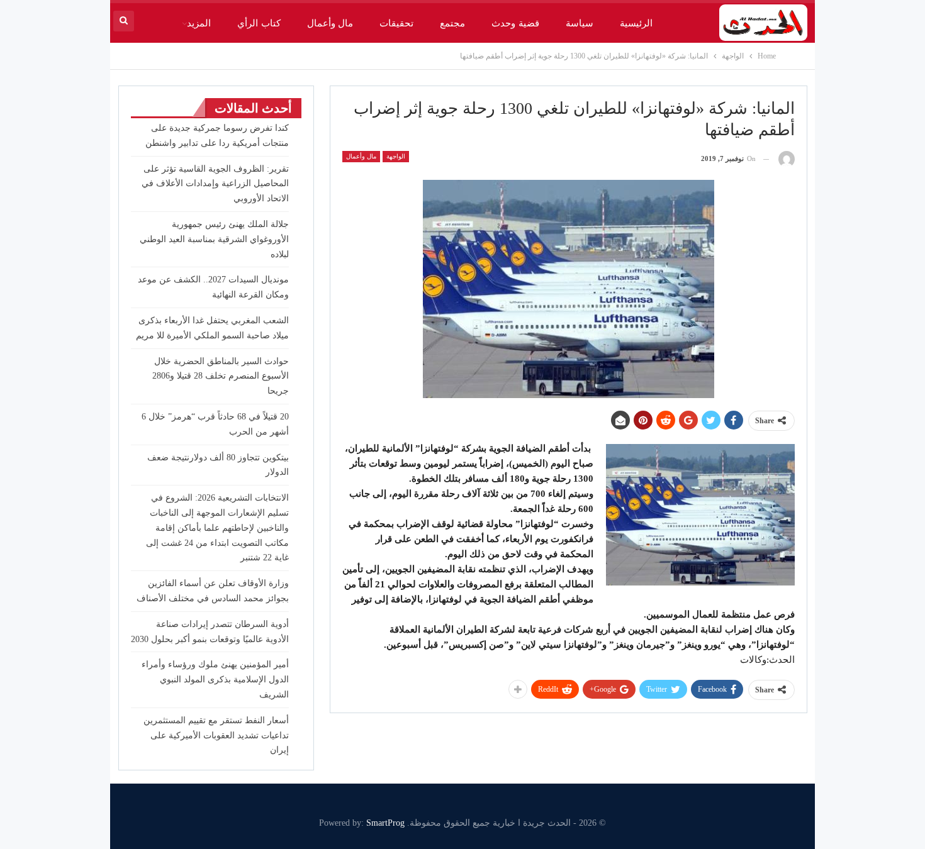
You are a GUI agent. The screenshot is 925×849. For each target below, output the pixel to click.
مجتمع (452, 23)
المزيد (199, 23)
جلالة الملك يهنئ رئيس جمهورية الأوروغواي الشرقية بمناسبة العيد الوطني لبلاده (214, 239)
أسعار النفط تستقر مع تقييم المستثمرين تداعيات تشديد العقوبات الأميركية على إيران (216, 735)
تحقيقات (396, 23)
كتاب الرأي (258, 23)
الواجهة (395, 156)
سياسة (579, 23)
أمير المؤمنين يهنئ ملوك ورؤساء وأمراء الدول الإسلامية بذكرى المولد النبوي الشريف (215, 679)
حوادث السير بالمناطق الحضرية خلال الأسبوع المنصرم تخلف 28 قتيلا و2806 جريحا (220, 376)
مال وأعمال (330, 23)
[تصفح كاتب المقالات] (786, 158)
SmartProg (385, 823)
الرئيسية (636, 23)
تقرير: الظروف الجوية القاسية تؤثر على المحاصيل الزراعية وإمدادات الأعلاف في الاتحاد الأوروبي (215, 184)
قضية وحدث (515, 23)
